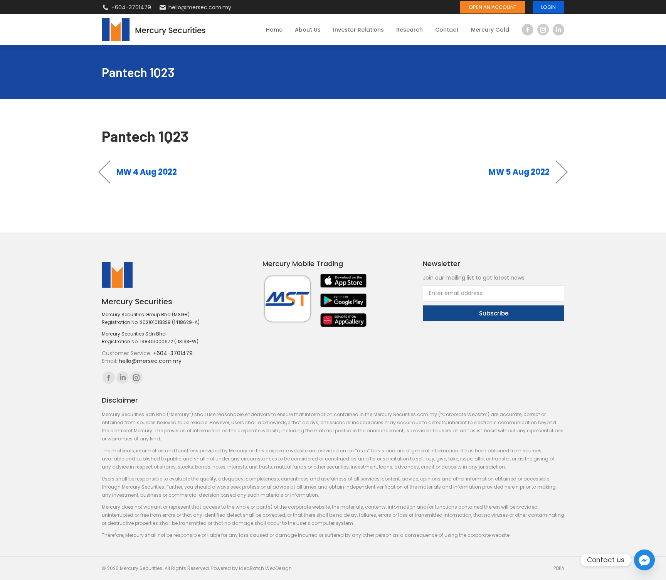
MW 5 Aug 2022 (519, 172)
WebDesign (278, 568)
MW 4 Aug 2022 (146, 172)
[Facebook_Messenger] (644, 560)
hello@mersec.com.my (199, 7)
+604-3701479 (131, 7)
